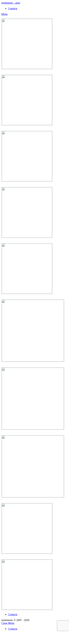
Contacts (12, 614)
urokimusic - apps (10, 2)
